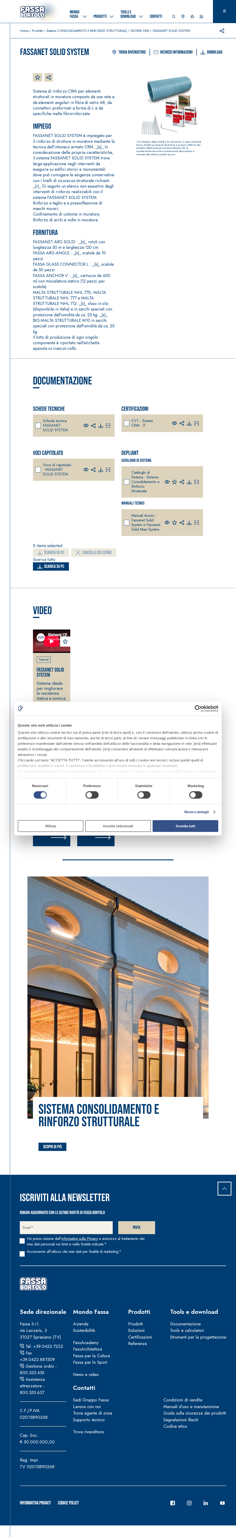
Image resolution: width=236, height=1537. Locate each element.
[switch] (92, 795)
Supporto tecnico (89, 1420)
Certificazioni (140, 1337)
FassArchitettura (87, 1349)
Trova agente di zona (92, 1413)
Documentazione (185, 1324)
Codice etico (175, 1426)
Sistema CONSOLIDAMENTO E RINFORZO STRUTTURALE (86, 30)
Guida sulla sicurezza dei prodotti (194, 1413)
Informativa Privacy (35, 1503)
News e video (86, 1374)
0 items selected (47, 546)
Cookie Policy (68, 1503)
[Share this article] (222, 31)
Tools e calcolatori (187, 1330)
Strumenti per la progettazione (198, 1337)
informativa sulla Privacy (80, 1238)
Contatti (84, 1388)
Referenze (137, 1343)
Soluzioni (136, 1330)
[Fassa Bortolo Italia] (32, 11)
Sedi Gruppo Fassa (91, 1400)
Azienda (80, 1324)
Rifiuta (50, 826)
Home (24, 30)
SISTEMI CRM (139, 30)
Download (214, 52)
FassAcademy (85, 1342)
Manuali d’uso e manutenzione (191, 1406)
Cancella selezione (97, 552)
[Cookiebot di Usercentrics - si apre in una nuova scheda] (198, 708)
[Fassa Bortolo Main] (33, 1284)
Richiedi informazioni (176, 52)
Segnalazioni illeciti (180, 1420)
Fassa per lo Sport (90, 1362)
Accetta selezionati (118, 826)
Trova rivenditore (132, 52)
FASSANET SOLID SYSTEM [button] (50, 672)
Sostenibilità (84, 1330)
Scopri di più (52, 1147)
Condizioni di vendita (182, 1400)
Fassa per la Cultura (91, 1356)
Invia (136, 1227)
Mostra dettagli (196, 812)
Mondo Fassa (91, 1312)
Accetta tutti (185, 826)
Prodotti (37, 30)
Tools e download (194, 1312)
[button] (173, 17)
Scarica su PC (54, 552)
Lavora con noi (87, 1406)
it (224, 11)
